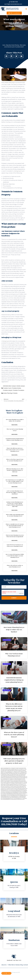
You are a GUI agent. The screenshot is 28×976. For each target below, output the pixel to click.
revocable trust (20, 783)
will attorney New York (16, 784)
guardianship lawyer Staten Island (10, 799)
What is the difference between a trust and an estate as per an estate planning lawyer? (15, 450)
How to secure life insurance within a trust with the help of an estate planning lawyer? (15, 556)
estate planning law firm (12, 9)
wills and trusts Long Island (15, 787)
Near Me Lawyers (21, 799)
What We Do (11, 965)
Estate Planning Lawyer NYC (19, 798)
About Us (3, 965)
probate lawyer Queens (19, 777)
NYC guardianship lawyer (23, 772)
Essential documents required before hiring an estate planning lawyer (15, 439)
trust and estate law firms (8, 791)
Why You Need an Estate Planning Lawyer (15, 429)
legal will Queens (18, 768)
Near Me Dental (17, 799)
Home (3, 45)
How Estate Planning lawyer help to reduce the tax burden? (15, 420)
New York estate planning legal (7, 772)
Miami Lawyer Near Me (9, 789)
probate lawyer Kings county (23, 776)
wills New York (7, 790)
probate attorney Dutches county (5, 773)
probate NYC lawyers (10, 781)
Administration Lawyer (9, 386)
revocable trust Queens (14, 783)
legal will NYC (14, 768)
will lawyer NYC (8, 786)
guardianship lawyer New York (10, 798)
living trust (18, 171)
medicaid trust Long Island (22, 770)
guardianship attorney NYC (16, 796)
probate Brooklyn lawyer (15, 776)
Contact (25, 965)
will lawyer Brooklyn (16, 785)
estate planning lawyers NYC (19, 790)
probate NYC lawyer (4, 781)
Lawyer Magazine (15, 789)
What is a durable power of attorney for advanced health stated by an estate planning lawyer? (15, 525)
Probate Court (7, 388)
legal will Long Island (3, 768)
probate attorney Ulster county (7, 776)
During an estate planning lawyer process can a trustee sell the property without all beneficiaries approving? (14, 504)
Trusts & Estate (12, 8)
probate (4, 307)
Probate (15, 393)
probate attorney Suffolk (14, 775)
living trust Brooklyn (5, 769)
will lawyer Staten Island (19, 786)
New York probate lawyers (15, 772)
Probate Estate (16, 388)
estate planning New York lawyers (5, 795)
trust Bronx (24, 783)
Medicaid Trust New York (14, 960)
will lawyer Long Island (22, 785)
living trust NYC (22, 769)
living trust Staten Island (8, 770)
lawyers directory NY (21, 782)
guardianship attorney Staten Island (8, 797)
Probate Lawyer (7, 390)
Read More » (15, 424)
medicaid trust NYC (11, 771)
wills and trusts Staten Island (17, 788)
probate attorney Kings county (14, 773)
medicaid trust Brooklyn (14, 770)
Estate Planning (7, 393)
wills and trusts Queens (10, 788)
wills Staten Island (12, 790)
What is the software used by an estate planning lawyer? (15, 566)
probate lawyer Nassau (12, 777)
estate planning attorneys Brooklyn (17, 791)
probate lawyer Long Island (4, 777)
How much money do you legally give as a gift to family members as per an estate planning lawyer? (15, 481)
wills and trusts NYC (3, 788)
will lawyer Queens (13, 786)
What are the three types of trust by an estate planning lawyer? (14, 460)
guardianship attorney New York (7, 796)
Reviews (18, 965)
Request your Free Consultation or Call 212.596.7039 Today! (14, 821)
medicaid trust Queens (17, 771)
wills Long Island (3, 790)
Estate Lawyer (21, 386)
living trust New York (17, 769)
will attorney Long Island (9, 784)
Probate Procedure (18, 390)
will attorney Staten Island (9, 785)
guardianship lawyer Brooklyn (17, 797)
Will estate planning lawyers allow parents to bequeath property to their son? (14, 470)
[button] (26, 9)
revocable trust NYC (8, 783)
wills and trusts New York (22, 787)
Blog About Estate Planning (12, 45)
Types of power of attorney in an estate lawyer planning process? (15, 545)
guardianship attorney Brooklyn (15, 795)
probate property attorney (17, 781)
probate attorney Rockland (7, 775)
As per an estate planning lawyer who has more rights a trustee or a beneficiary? (15, 492)
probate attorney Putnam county (16, 774)
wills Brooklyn (23, 788)
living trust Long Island (11, 769)
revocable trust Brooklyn (6, 782)
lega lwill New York (9, 768)
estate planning (9, 82)
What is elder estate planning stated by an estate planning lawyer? (15, 515)
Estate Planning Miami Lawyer (22, 789)
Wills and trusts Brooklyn (7, 787)
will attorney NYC (21, 784)
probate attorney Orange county (6, 774)
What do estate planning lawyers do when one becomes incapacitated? (15, 535)
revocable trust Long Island (14, 782)
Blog (21, 965)
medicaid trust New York (4, 771)
